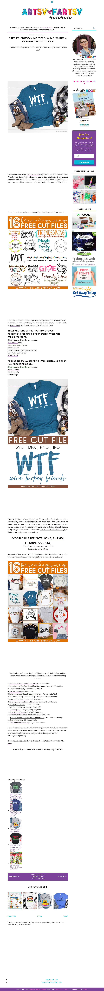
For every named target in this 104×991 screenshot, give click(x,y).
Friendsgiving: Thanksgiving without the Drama (27, 686)
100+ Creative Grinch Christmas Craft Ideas (16, 867)
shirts (64, 182)
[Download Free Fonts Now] (84, 264)
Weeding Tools (13, 348)
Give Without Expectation (19, 723)
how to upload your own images (53, 530)
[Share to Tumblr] (63, 877)
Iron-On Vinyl (13, 343)
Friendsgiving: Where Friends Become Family (27, 717)
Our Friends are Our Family (20, 707)
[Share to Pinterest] (65, 877)
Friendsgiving (15, 710)
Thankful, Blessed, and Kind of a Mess (23, 684)
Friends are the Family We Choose (23, 715)
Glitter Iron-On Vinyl (15, 345)
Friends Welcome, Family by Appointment (25, 694)
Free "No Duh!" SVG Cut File (15, 830)
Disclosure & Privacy (52, 982)
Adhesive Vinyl (13, 370)
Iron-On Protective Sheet (17, 353)
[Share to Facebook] (58, 877)
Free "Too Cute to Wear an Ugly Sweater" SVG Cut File (15, 848)
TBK (85, 989)
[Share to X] (61, 877)
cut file (40, 874)
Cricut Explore (25, 340)
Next (66, 916)
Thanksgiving (37, 876)
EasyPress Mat (30, 350)
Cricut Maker (13, 340)
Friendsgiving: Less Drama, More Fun (23, 702)
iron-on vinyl (15, 325)
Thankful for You (16, 720)
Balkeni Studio (62, 989)
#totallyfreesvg (20, 736)
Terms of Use (52, 979)
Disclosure (48, 27)
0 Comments (14, 876)
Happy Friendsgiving (17, 689)
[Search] (93, 28)
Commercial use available (38, 549)
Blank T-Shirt (13, 356)
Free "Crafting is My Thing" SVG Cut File (15, 814)
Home (39, 916)
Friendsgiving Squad (17, 704)
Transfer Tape (13, 375)
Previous (12, 916)
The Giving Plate (15, 691)
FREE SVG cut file (33, 174)
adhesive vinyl (60, 323)
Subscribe (84, 162)
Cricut (36, 182)
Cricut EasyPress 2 (15, 350)
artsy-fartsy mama (38, 989)
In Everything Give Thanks (19, 699)
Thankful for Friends (18, 712)
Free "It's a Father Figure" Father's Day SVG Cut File (16, 796)
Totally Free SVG (37, 878)
